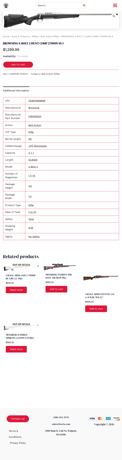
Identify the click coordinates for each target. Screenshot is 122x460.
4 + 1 (31, 152)
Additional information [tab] (16, 90)
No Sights (34, 236)
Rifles (35, 36)
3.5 (30, 186)
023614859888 (36, 100)
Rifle (31, 132)
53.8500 (32, 159)
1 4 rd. (31, 175)
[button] (114, 16)
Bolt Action (34, 125)
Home (6, 36)
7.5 (29, 196)
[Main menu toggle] (115, 5)
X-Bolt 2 (33, 166)
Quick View (21, 268)
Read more (16, 289)
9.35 (30, 227)
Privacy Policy (18, 442)
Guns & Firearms (21, 36)
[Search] (84, 5)
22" (30, 139)
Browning (33, 107)
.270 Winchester (37, 146)
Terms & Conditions (15, 434)
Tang (31, 219)
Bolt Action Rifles (49, 36)
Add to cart (18, 64)
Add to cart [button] (56, 289)
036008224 (34, 116)
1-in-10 (32, 212)
